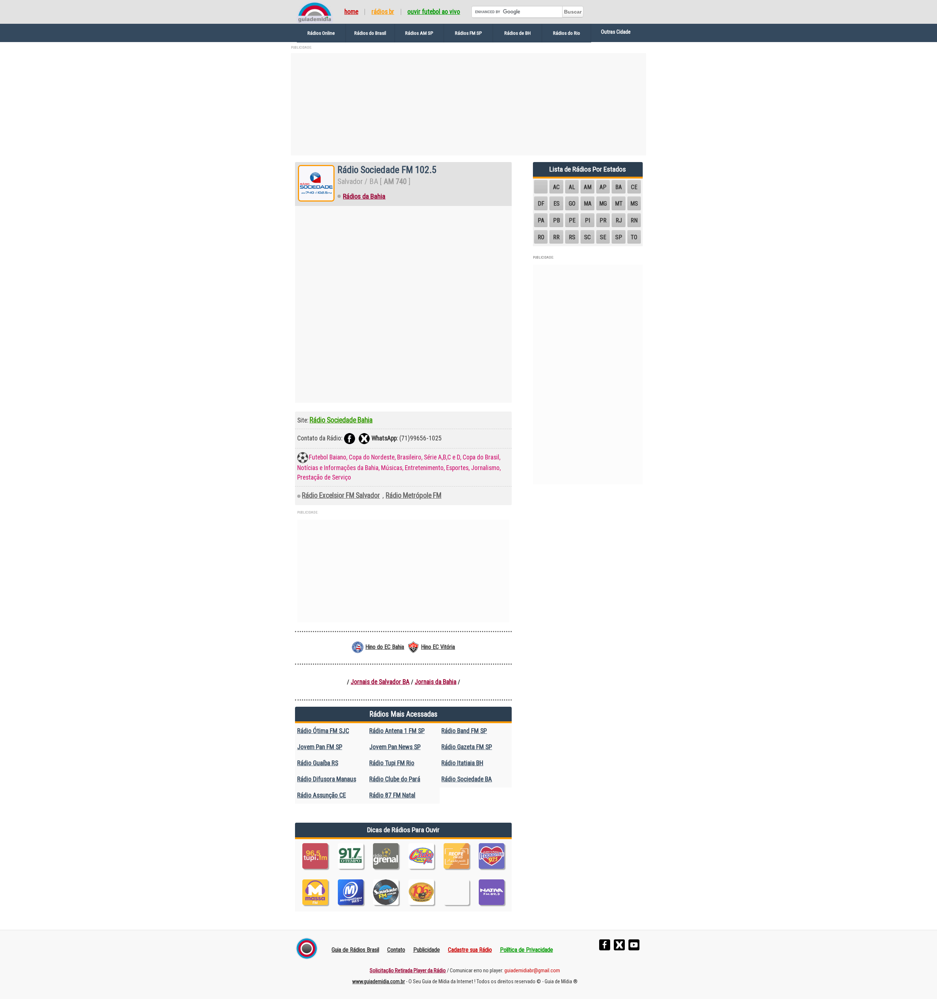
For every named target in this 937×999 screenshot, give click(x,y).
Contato (396, 949)
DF (541, 203)
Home (351, 12)
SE (603, 237)
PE (572, 220)
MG (603, 203)
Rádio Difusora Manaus (326, 779)
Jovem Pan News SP (395, 747)
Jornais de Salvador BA (380, 682)
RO (541, 237)
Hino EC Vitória (438, 646)
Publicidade (426, 949)
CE (634, 187)
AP (603, 187)
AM (587, 187)
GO (572, 203)
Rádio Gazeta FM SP (466, 747)
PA (541, 220)
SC (587, 237)
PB (556, 220)
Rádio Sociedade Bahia (341, 420)
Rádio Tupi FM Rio (391, 763)
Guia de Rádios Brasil (355, 949)
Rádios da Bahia (364, 196)
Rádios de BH (517, 33)
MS (634, 203)
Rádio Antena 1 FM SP (397, 731)
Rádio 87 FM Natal (392, 795)
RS (572, 237)
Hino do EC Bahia (384, 646)
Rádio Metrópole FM (413, 495)
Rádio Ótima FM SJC (323, 731)
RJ (619, 220)
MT (619, 203)
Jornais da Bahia (435, 682)
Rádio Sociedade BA (466, 779)
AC (556, 187)
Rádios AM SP (419, 33)
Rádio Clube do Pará (394, 779)
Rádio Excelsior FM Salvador (341, 495)
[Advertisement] (468, 104)
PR (603, 220)
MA (587, 203)
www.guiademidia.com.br (378, 982)
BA (618, 187)
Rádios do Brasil (370, 33)
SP (618, 237)
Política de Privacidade (526, 949)
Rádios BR (383, 12)
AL (572, 187)
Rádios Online (321, 33)
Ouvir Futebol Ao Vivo (433, 12)
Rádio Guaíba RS (317, 763)
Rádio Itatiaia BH (462, 763)
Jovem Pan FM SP (319, 747)
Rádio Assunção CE (321, 795)
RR (556, 237)
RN (634, 220)
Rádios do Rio (566, 33)
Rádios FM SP (468, 33)
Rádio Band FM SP (464, 731)
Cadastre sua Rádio (470, 949)
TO (634, 237)
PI (587, 220)
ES (556, 203)
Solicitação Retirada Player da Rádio (408, 971)
